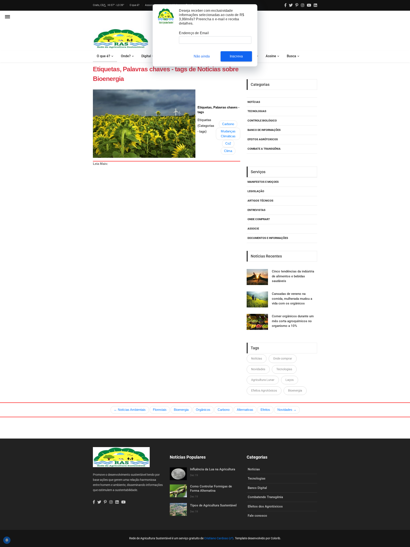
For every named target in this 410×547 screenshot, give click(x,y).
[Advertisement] (221, 230)
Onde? (126, 56)
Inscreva (236, 56)
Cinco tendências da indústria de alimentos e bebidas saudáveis (293, 276)
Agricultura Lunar (262, 380)
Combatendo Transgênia (265, 497)
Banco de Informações (264, 130)
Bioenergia (295, 390)
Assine (271, 56)
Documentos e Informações (267, 238)
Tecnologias (256, 111)
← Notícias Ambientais (130, 409)
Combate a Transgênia (264, 148)
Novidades (258, 369)
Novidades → (286, 409)
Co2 (228, 143)
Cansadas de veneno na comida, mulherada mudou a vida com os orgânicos (292, 298)
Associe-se (151, 5)
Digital (146, 56)
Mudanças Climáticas (228, 133)
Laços (290, 380)
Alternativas (245, 409)
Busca (291, 56)
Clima (228, 151)
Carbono (228, 124)
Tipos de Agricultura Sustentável (213, 505)
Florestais (160, 409)
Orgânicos (203, 409)
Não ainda (202, 56)
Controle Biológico (262, 120)
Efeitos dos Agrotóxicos (265, 506)
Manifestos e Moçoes (263, 181)
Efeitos (265, 409)
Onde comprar (282, 358)
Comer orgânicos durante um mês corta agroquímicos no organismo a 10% (293, 321)
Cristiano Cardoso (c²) (218, 538)
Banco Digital (257, 488)
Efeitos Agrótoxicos (262, 139)
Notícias (253, 102)
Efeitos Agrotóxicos (264, 390)
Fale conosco (257, 516)
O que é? (134, 5)
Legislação (255, 191)
